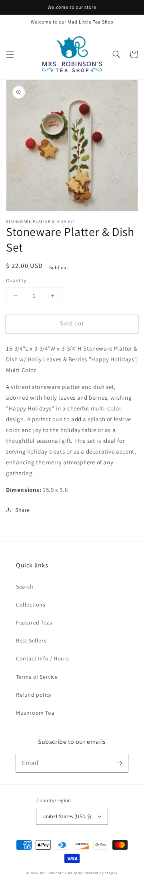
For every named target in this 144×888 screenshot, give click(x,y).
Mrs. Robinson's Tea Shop (61, 872)
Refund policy (34, 694)
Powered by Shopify (101, 872)
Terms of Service (37, 676)
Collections (31, 604)
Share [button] (22, 509)
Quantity (16, 280)
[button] (10, 54)
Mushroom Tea (35, 712)
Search (25, 586)
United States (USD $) (66, 816)
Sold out (72, 323)
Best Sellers (31, 640)
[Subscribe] (119, 763)
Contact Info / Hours (42, 658)
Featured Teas (34, 622)
